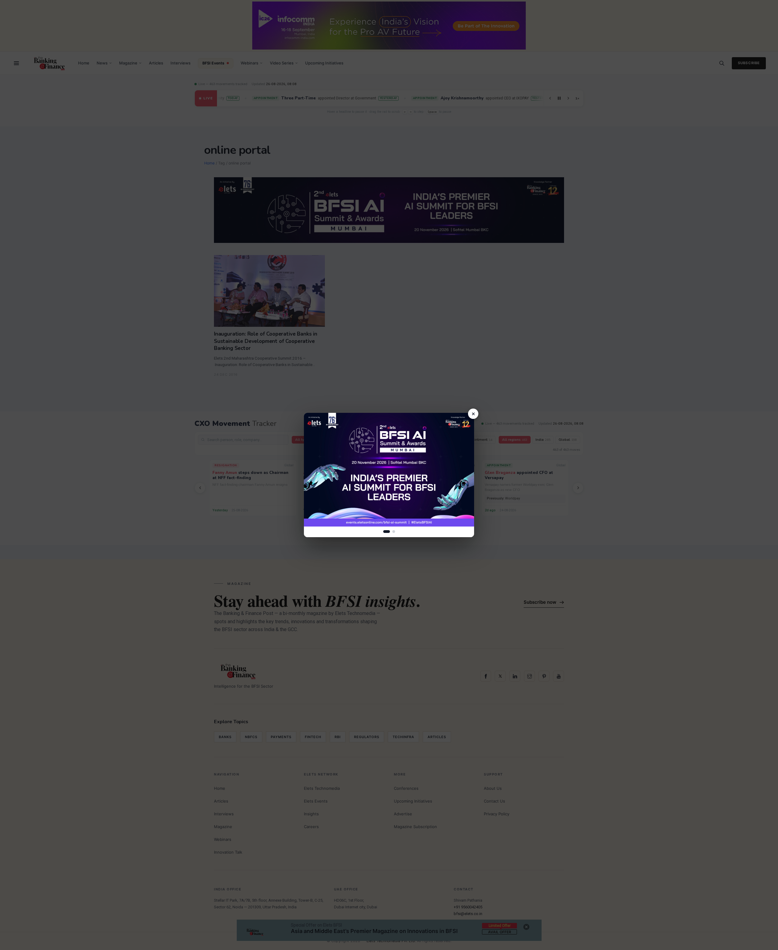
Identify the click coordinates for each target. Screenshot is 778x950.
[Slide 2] (393, 531)
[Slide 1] (386, 531)
